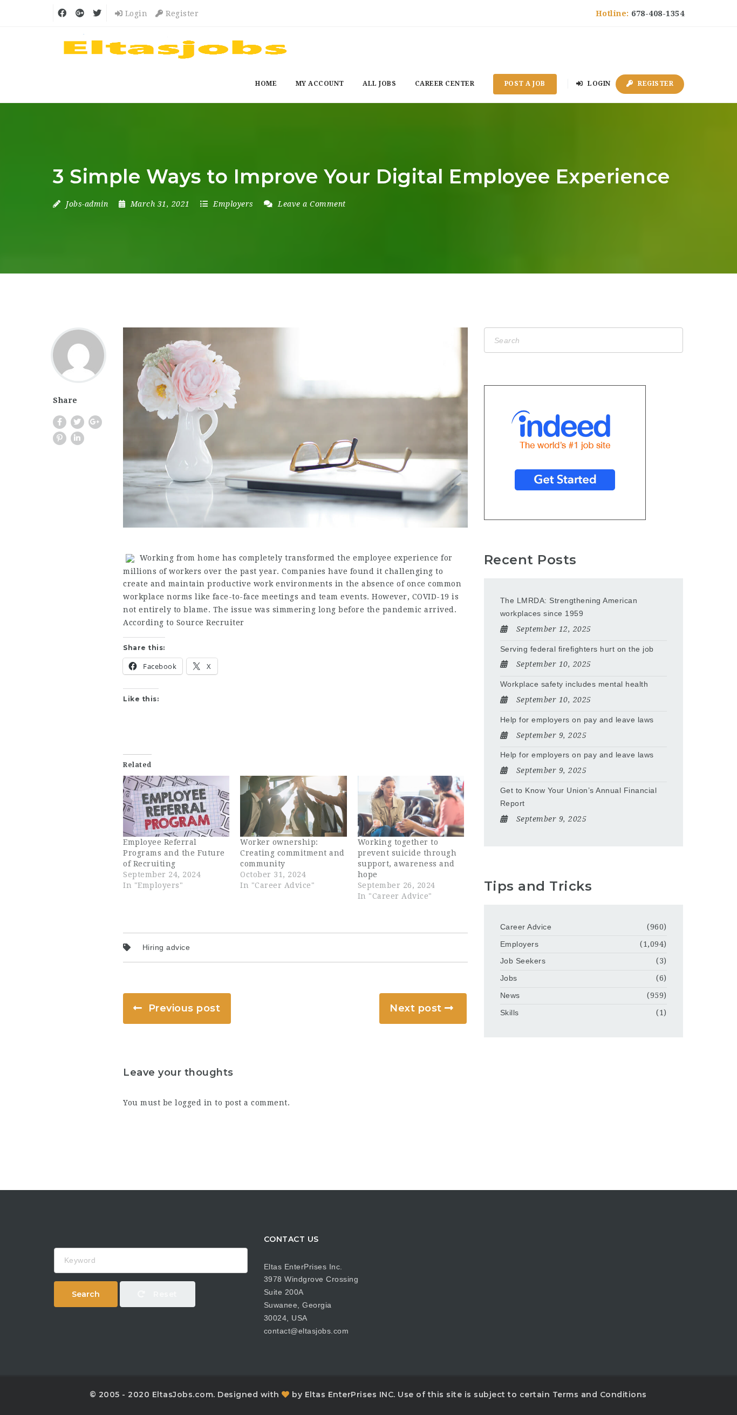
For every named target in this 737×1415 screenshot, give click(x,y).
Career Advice (526, 926)
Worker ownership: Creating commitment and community (292, 853)
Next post (416, 1008)
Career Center (445, 83)
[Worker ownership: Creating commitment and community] (293, 806)
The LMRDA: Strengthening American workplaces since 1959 (569, 607)
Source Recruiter (210, 622)
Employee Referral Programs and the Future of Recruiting (174, 853)
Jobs (508, 978)
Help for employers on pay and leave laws (577, 719)
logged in (194, 1102)
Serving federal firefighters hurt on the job (577, 649)
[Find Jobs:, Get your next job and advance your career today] (177, 46)
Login (134, 13)
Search (86, 1294)
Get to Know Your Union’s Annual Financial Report (578, 797)
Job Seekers (523, 960)
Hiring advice (166, 947)
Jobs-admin (87, 204)
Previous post (184, 1008)
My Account (320, 83)
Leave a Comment (311, 204)
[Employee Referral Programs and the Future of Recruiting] (176, 806)
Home (266, 83)
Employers (233, 204)
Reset (164, 1294)
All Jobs (379, 83)
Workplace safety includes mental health (574, 684)
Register (181, 13)
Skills (509, 1012)
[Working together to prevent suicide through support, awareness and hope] (411, 806)
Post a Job (524, 83)
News (510, 995)
